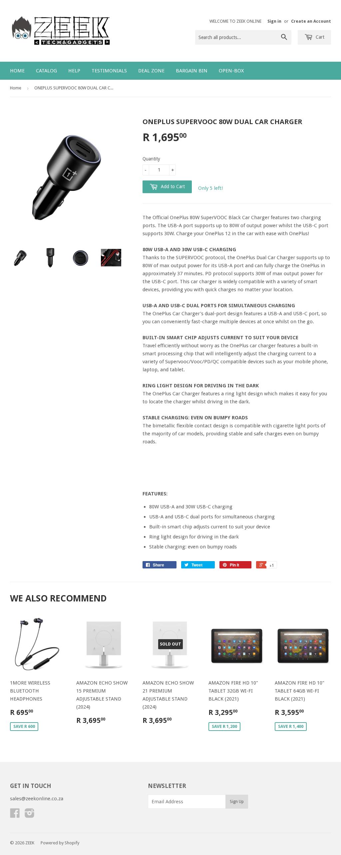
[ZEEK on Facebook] (15, 815)
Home (17, 71)
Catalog (46, 71)
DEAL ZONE (151, 71)
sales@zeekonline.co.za (36, 799)
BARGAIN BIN (191, 71)
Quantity (151, 158)
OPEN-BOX (231, 71)
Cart (319, 37)
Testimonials (109, 71)
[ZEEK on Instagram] (30, 815)
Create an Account (311, 21)
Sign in (274, 21)
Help (74, 71)
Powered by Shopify (60, 842)
